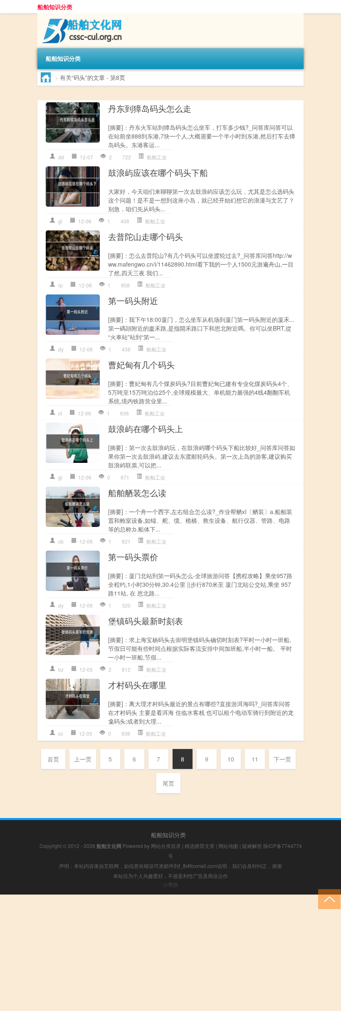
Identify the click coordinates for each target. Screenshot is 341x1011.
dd (61, 157)
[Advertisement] (170, 953)
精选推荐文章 (200, 845)
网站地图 (228, 845)
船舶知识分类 (54, 6)
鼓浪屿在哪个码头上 (145, 429)
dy (61, 349)
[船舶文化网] (81, 16)
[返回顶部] (327, 898)
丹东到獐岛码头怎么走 (149, 108)
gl (60, 221)
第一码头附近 (133, 300)
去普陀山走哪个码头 (145, 236)
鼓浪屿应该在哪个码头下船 (158, 172)
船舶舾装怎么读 (137, 493)
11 (255, 759)
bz (61, 669)
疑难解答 (252, 845)
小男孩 (170, 884)
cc (60, 733)
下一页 (282, 759)
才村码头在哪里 (137, 685)
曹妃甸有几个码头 (141, 364)
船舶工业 (157, 157)
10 (230, 759)
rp (60, 285)
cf (60, 413)
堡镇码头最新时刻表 (145, 621)
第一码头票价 (133, 557)
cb (61, 541)
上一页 (82, 759)
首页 (53, 759)
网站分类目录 (166, 845)
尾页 (168, 783)
